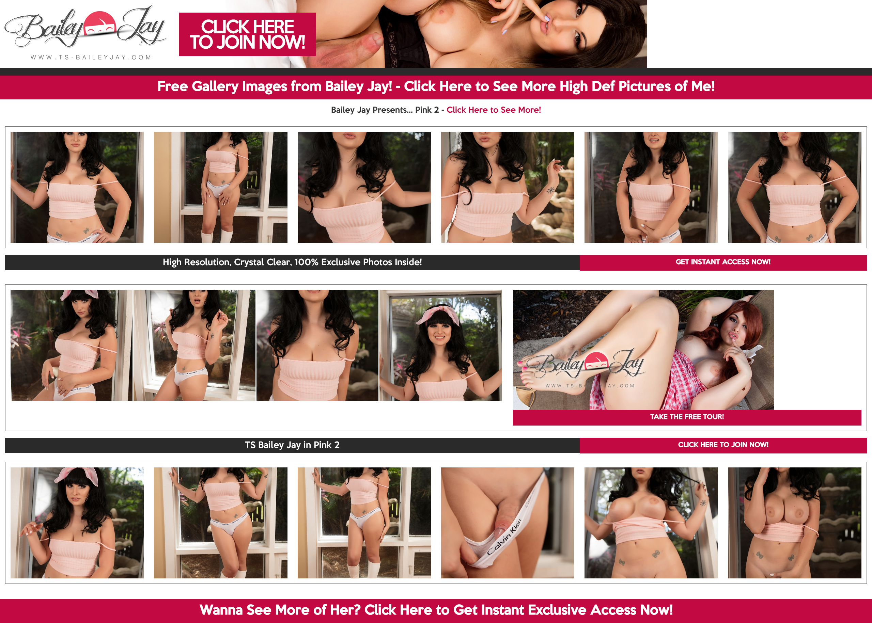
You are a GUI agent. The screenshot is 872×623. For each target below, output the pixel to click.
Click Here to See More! (494, 110)
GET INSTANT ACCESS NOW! (723, 262)
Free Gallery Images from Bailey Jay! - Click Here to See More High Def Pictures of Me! (436, 87)
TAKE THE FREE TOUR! (687, 417)
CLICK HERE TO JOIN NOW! (723, 445)
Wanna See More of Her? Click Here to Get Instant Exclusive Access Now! (436, 611)
